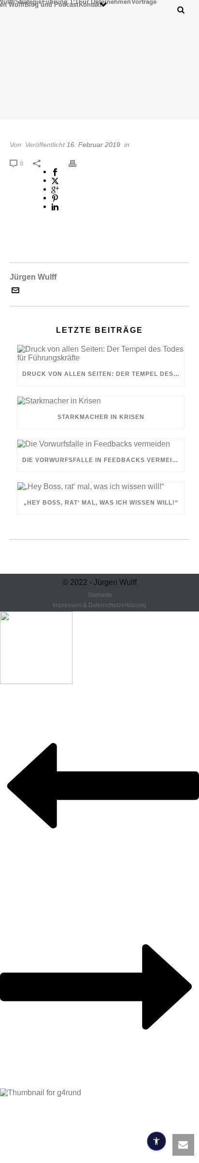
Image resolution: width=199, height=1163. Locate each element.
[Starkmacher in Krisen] (100, 400)
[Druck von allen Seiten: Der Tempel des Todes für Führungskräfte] (100, 353)
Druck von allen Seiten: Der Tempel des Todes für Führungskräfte (103, 374)
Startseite (99, 112)
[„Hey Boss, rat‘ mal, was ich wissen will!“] (100, 487)
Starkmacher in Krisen (100, 417)
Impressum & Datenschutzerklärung (99, 605)
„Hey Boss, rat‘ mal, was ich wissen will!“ (101, 502)
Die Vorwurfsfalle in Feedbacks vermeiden (103, 460)
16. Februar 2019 (93, 145)
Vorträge (143, 1)
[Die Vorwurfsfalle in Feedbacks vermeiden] (100, 443)
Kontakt (90, 4)
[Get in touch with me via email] (15, 291)
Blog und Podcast (51, 4)
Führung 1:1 (60, 1)
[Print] (77, 163)
